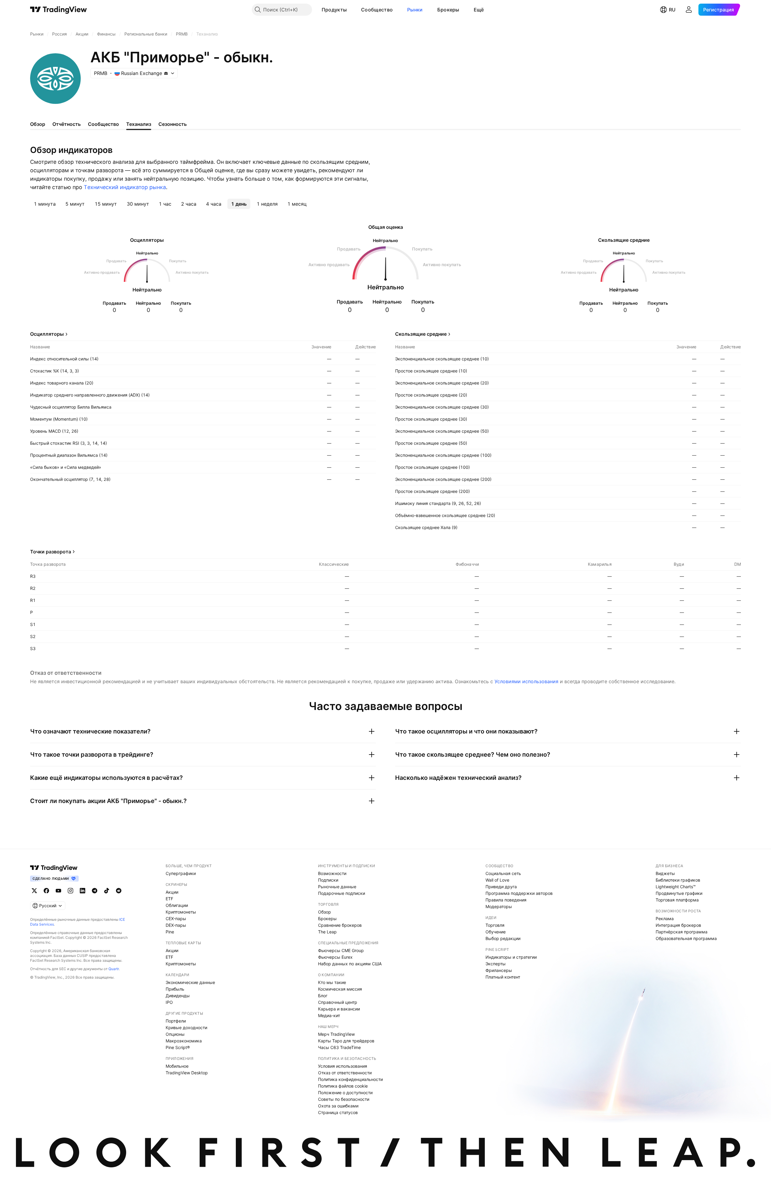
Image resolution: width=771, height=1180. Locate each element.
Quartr (113, 969)
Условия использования (342, 1066)
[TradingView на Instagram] (70, 890)
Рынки (415, 10)
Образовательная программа (686, 938)
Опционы (175, 1034)
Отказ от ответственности (345, 1072)
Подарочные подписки (341, 893)
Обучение (495, 931)
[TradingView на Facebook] (46, 890)
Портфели (176, 1020)
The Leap (327, 931)
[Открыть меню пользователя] (689, 10)
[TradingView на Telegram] (94, 890)
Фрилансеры (498, 970)
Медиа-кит (329, 1015)
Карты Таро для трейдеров (346, 1040)
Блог (322, 995)
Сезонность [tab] (172, 124)
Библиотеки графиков (678, 880)
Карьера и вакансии (339, 1008)
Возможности (332, 873)
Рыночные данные (337, 886)
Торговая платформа (677, 899)
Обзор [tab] (37, 124)
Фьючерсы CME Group (341, 950)
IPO (169, 1002)
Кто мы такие (332, 982)
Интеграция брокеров (678, 925)
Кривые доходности (186, 1027)
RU (672, 10)
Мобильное (177, 1066)
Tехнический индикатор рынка (125, 187)
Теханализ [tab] (138, 124)
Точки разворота (50, 552)
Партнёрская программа (681, 931)
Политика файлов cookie (343, 1085)
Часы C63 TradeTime (339, 1047)
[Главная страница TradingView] (58, 9)
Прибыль (175, 989)
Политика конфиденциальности (350, 1079)
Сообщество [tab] (103, 124)
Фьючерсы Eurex (335, 957)
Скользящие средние (421, 334)
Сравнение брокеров (340, 925)
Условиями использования (526, 681)
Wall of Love (497, 880)
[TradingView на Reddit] (118, 890)
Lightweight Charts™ (676, 886)
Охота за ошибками (338, 1105)
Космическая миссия (340, 989)
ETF (169, 898)
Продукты (334, 10)
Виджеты (665, 873)
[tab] (44, 204)
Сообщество (377, 10)
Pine (170, 931)
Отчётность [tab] (66, 124)
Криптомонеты (181, 911)
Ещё (479, 10)
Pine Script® (178, 1047)
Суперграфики (181, 873)
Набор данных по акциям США (350, 963)
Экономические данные (190, 982)
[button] (351, 10)
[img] (166, 73)
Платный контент (502, 976)
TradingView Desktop (187, 1072)
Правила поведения (505, 899)
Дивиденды (178, 995)
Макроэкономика (184, 1040)
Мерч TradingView (336, 1034)
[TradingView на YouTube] (58, 890)
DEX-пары (176, 925)
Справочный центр (337, 1002)
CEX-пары (176, 918)
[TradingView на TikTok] (106, 890)
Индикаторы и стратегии (511, 957)
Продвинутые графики (679, 893)
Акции (172, 892)
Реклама (665, 918)
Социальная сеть (503, 873)
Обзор (324, 911)
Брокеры (448, 10)
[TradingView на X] (34, 890)
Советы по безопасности (343, 1099)
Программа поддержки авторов (519, 893)
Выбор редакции (502, 938)
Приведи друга (501, 886)
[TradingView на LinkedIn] (82, 890)
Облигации (177, 905)
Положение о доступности (345, 1092)
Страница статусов (338, 1112)
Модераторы (498, 906)
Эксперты (495, 963)
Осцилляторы (47, 334)
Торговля (494, 925)
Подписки (328, 880)
